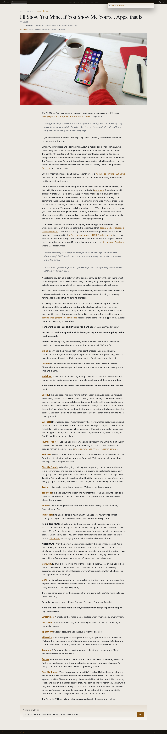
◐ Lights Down (159, 732)
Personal (39, 11)
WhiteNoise (48, 616)
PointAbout (29, 25)
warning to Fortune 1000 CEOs (110, 173)
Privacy (34, 732)
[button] (131, 5)
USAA (45, 580)
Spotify (45, 394)
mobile (38, 25)
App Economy (46, 25)
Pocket (45, 659)
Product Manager (34, 29)
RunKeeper (47, 514)
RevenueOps (62, 29)
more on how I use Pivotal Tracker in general (95, 448)
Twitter (46, 487)
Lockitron (47, 622)
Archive (11, 732)
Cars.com (46, 168)
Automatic (99, 190)
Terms (42, 732)
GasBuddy (47, 563)
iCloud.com (55, 538)
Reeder (45, 505)
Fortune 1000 (72, 25)
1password (47, 631)
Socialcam (47, 376)
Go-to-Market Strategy (49, 29)
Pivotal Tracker (49, 441)
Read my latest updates (78, 2)
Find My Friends (50, 467)
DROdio (25, 21)
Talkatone (47, 492)
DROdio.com (6, 2)
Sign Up (161, 2)
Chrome (46, 363)
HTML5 (64, 25)
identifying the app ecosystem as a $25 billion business (66, 116)
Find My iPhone (50, 672)
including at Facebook (113, 242)
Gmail (45, 350)
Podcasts (46, 454)
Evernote (46, 421)
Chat (140, 715)
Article (46, 11)
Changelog (20, 732)
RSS (28, 732)
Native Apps (56, 25)
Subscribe (94, 2)
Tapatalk (46, 650)
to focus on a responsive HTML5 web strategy (90, 235)
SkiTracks (47, 637)
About (4, 732)
